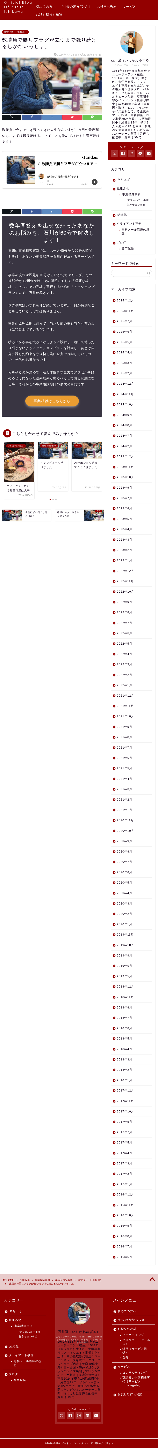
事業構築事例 (131, 194)
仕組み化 (123, 188)
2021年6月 (124, 757)
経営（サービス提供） (15, 32)
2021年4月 (124, 778)
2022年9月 (124, 601)
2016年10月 (125, 1215)
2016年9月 (124, 1225)
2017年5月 (124, 1142)
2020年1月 (124, 924)
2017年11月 (125, 1101)
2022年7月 (124, 622)
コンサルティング (134, 1372)
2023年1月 (124, 560)
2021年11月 (125, 705)
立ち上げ (123, 179)
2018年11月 (125, 997)
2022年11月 (125, 581)
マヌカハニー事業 (138, 200)
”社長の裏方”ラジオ (76, 6)
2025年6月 (124, 331)
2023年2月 (124, 550)
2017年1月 (124, 1184)
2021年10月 (125, 716)
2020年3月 (124, 903)
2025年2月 (124, 373)
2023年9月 (124, 487)
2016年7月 (124, 1246)
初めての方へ (46, 6)
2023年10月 (125, 477)
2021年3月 (124, 789)
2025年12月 (125, 300)
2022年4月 (124, 653)
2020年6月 (124, 872)
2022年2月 (124, 674)
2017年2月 (124, 1173)
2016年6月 (124, 1257)
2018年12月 (125, 986)
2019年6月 (124, 965)
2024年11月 (125, 394)
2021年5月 (124, 768)
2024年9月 (124, 415)
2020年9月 (124, 841)
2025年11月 (125, 311)
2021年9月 (124, 726)
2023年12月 (125, 456)
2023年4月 (124, 529)
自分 (125, 1357)
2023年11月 (125, 466)
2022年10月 (125, 591)
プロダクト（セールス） (136, 1341)
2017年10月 (125, 1111)
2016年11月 (125, 1205)
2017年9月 (124, 1121)
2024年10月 (125, 404)
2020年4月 (124, 893)
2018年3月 (124, 1059)
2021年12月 (125, 695)
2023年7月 (124, 498)
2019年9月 (124, 955)
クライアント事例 (129, 223)
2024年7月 (124, 435)
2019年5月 (124, 976)
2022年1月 (124, 685)
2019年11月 (125, 934)
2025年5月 (124, 342)
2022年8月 (124, 612)
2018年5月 (124, 1038)
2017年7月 (124, 1132)
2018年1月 (124, 1080)
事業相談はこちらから (52, 401)
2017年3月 (124, 1163)
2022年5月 (124, 643)
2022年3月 (124, 664)
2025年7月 (124, 321)
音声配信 (128, 248)
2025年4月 (124, 352)
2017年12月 (125, 1090)
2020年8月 (124, 851)
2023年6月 (124, 508)
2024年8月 (124, 425)
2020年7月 (124, 861)
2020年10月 (125, 830)
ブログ (121, 242)
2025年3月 (124, 363)
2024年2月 (124, 446)
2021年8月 (124, 737)
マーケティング (133, 1334)
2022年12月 (125, 570)
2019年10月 (125, 945)
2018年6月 (124, 1028)
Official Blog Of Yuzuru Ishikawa (18, 7)
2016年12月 (125, 1194)
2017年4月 (124, 1153)
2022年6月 (124, 633)
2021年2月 (124, 799)
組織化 (122, 214)
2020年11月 (125, 820)
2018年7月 (124, 1017)
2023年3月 (124, 539)
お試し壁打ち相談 (49, 15)
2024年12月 (125, 383)
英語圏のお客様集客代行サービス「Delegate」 (136, 1381)
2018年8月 (124, 1007)
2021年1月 (124, 809)
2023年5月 (124, 518)
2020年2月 (124, 913)
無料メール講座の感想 (135, 231)
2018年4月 (124, 1049)
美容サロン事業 (136, 204)
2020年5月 (124, 882)
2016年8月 (124, 1236)
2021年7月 (124, 747)
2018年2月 (124, 1069)
